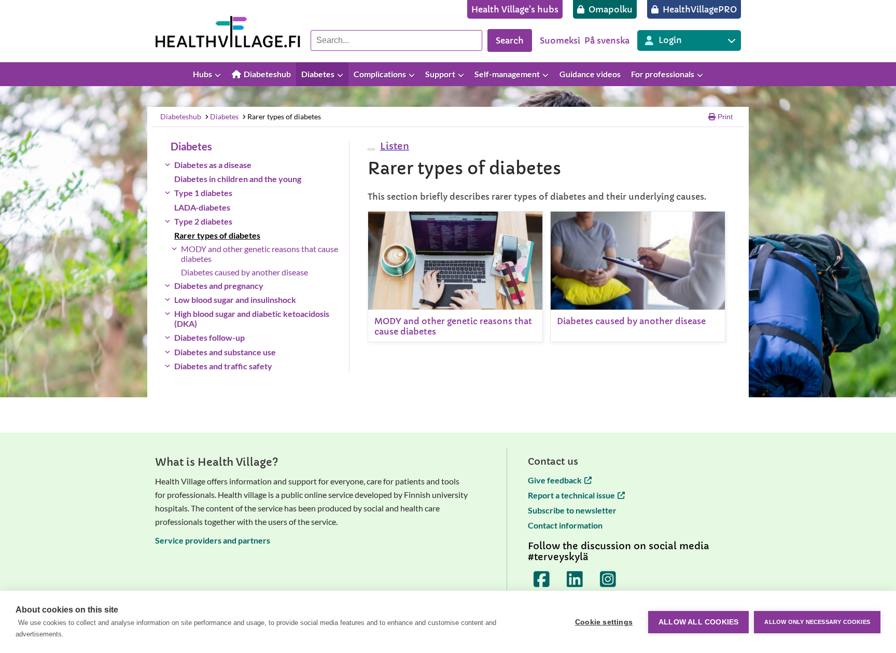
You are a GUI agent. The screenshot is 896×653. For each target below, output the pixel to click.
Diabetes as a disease (212, 165)
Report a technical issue (571, 495)
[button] (393, 146)
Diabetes (224, 116)
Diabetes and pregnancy (218, 285)
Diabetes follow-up (209, 337)
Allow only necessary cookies (817, 622)
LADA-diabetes (202, 207)
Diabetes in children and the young (237, 179)
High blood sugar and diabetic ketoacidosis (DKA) (251, 318)
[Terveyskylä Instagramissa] (608, 579)
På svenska (606, 40)
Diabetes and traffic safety (223, 366)
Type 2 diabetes (203, 221)
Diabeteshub (180, 116)
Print (725, 117)
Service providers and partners (212, 540)
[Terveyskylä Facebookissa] (541, 579)
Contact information (565, 525)
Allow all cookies (698, 622)
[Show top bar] (883, 74)
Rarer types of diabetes (284, 116)
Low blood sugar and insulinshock (235, 299)
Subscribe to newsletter (572, 510)
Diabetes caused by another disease (244, 272)
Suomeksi (560, 40)
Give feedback (555, 480)
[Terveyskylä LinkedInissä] (575, 579)
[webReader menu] (371, 149)
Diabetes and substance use (225, 352)
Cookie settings (604, 622)
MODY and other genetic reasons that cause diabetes (259, 253)
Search (510, 40)
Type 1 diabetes (203, 193)
